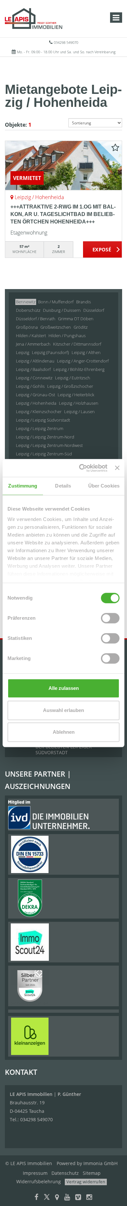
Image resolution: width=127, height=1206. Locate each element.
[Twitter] (47, 1198)
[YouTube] (67, 1198)
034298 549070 (66, 42)
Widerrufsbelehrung (38, 1181)
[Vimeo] (78, 1198)
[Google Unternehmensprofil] (57, 1198)
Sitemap (92, 1173)
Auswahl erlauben (63, 710)
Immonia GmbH (100, 1163)
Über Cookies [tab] (104, 486)
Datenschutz (65, 1173)
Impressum (35, 1173)
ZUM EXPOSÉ (102, 250)
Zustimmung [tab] (22, 486)
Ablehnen (64, 732)
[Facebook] (36, 1198)
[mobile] (116, 17)
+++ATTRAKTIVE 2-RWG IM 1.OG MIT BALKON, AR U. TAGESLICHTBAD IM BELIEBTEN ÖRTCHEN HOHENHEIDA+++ (63, 214)
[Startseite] (33, 18)
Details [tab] (63, 486)
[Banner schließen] (117, 468)
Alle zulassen (64, 688)
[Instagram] (89, 1198)
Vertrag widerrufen (85, 1182)
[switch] (110, 618)
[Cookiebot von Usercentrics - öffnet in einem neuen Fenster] (80, 468)
